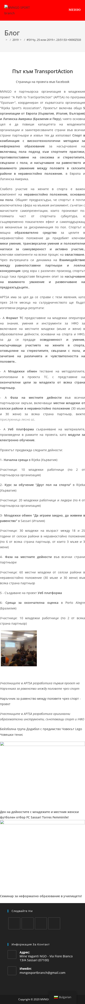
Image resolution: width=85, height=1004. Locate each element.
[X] (14, 923)
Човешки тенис (11, 734)
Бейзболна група (13, 729)
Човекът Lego (72, 729)
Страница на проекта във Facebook (42, 82)
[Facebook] (28, 923)
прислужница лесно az (17, 419)
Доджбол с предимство (43, 729)
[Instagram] (41, 923)
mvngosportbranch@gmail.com (42, 973)
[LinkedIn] (54, 923)
